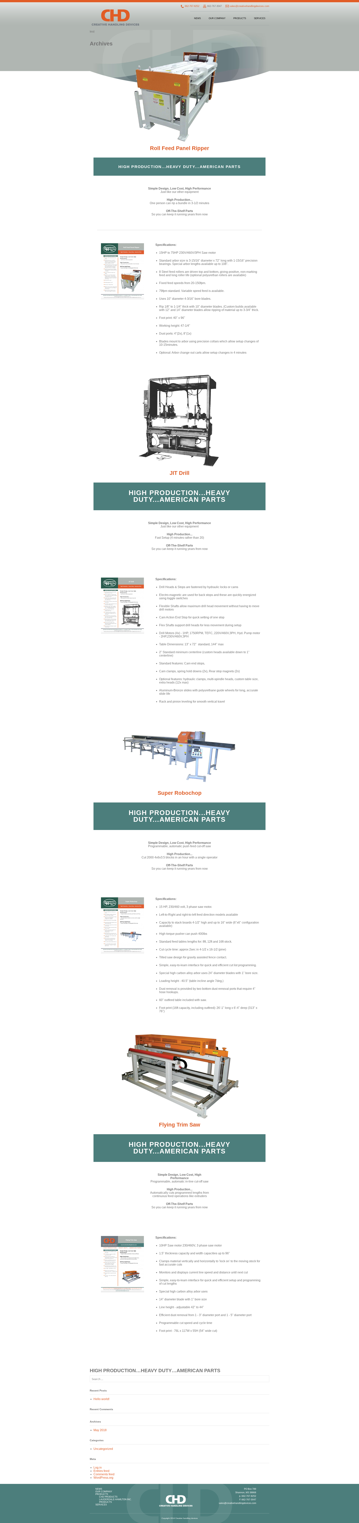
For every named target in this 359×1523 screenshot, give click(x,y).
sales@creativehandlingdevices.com (249, 6)
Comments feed (103, 1474)
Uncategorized (103, 1448)
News (197, 18)
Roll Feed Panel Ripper (179, 148)
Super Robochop (180, 793)
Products (239, 18)
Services (259, 18)
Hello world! (101, 1399)
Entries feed (101, 1470)
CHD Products (108, 1496)
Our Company (217, 18)
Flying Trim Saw (179, 1125)
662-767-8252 (192, 6)
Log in (97, 1467)
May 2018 (100, 1430)
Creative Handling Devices (115, 17)
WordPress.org (103, 1477)
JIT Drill (179, 473)
